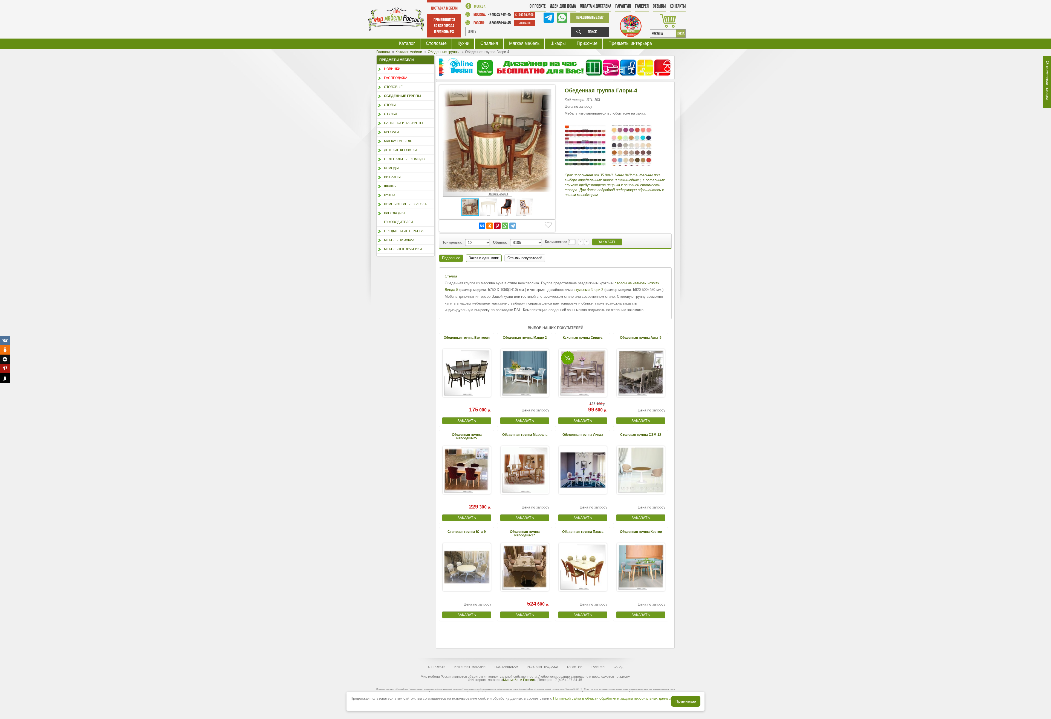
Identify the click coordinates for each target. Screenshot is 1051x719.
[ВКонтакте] (482, 226)
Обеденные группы (402, 96)
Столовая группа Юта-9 (466, 532)
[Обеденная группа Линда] (582, 470)
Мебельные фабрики (403, 249)
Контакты (678, 6)
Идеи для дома (563, 6)
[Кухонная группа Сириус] (582, 373)
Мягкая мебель (524, 43)
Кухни (463, 43)
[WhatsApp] (505, 226)
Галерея (642, 6)
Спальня (489, 43)
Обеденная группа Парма (583, 532)
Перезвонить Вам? (590, 17)
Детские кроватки (400, 150)
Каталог (407, 43)
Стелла (451, 276)
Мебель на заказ (399, 240)
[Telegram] (512, 226)
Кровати (391, 132)
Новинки (392, 69)
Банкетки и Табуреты (403, 123)
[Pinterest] (497, 226)
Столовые (436, 43)
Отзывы (659, 6)
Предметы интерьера (630, 43)
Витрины (392, 177)
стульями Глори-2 (588, 290)
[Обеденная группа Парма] (582, 567)
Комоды (391, 168)
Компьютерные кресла (405, 204)
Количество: (556, 242)
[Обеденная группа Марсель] (524, 470)
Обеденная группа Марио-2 (525, 338)
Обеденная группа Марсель (524, 435)
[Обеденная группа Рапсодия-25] (466, 470)
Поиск (592, 32)
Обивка (499, 242)
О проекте (538, 6)
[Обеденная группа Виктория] (466, 373)
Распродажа (395, 78)
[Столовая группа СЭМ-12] (640, 470)
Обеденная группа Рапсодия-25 (467, 436)
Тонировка (451, 242)
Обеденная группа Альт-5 (641, 338)
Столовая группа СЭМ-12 (640, 435)
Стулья (390, 114)
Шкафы (558, 43)
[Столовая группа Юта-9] (466, 567)
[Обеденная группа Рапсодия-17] (524, 567)
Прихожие (587, 43)
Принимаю (685, 701)
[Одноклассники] (489, 226)
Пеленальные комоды (404, 159)
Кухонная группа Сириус (583, 338)
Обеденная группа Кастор (641, 532)
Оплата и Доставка (595, 6)
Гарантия (623, 6)
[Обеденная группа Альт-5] (640, 373)
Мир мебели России (518, 680)
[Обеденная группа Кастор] (640, 567)
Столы (390, 105)
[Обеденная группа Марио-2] (524, 373)
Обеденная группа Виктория (467, 338)
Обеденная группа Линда (582, 435)
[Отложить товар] (548, 225)
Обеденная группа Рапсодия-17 (525, 533)
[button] (547, 92)
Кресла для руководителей (398, 217)
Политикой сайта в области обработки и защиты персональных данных (612, 698)
